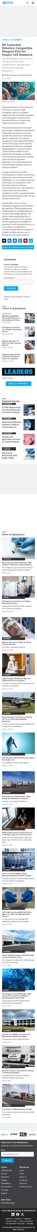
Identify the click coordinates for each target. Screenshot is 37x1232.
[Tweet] (20, 241)
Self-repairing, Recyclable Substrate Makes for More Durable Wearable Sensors (16, 914)
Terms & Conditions (26, 1221)
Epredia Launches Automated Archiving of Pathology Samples (18, 1072)
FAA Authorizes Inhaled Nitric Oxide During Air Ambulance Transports (16, 797)
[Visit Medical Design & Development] (4, 1134)
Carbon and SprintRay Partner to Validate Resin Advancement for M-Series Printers (11, 439)
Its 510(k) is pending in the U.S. (13, 647)
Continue (11, 288)
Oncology (6, 754)
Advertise (27, 1219)
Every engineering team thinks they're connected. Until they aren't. (16, 1002)
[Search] (27, 3)
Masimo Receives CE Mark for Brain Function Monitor (11, 343)
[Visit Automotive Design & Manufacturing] (32, 1134)
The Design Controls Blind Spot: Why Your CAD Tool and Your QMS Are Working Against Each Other (16, 996)
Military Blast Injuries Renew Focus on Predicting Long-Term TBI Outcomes (17, 834)
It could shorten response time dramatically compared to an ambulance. (18, 725)
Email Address (10, 278)
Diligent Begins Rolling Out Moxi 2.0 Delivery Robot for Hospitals (11, 357)
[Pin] (25, 241)
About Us (9, 1219)
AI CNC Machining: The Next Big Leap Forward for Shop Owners (11, 410)
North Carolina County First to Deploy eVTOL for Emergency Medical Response (17, 719)
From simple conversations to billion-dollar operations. (18, 1113)
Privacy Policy (11, 1221)
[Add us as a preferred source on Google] (31, 241)
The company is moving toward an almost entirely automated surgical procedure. (17, 569)
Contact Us (18, 1219)
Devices (6, 597)
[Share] (9, 241)
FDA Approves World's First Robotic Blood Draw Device (12, 330)
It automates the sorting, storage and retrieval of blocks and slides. (15, 1077)
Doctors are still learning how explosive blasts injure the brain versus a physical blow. (17, 840)
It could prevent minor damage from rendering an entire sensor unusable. (15, 920)
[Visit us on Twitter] (22, 1214)
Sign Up (7, 1160)
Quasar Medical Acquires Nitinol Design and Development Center (18, 956)
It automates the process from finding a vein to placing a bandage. (17, 607)
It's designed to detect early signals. (15, 763)
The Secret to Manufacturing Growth (17, 1109)
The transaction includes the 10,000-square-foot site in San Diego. (18, 961)
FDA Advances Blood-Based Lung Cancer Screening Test (18, 759)
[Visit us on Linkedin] (12, 1214)
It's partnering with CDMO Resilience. (16, 1039)
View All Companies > (19, 384)
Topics (5, 40)
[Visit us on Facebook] (17, 1214)
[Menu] (33, 3)
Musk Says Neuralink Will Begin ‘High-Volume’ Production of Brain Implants (12, 455)
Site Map (30, 1224)
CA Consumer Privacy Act (15, 1224)
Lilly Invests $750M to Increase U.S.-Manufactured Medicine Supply (16, 1035)
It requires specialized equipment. (15, 801)
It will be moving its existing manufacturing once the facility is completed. (18, 880)
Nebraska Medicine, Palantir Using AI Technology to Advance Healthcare (11, 424)
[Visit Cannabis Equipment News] (23, 1134)
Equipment (16, 40)
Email (3, 1150)
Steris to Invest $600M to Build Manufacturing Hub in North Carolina (16, 875)
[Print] (4, 241)
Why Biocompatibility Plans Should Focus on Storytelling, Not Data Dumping (11, 318)
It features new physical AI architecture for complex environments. (18, 685)
